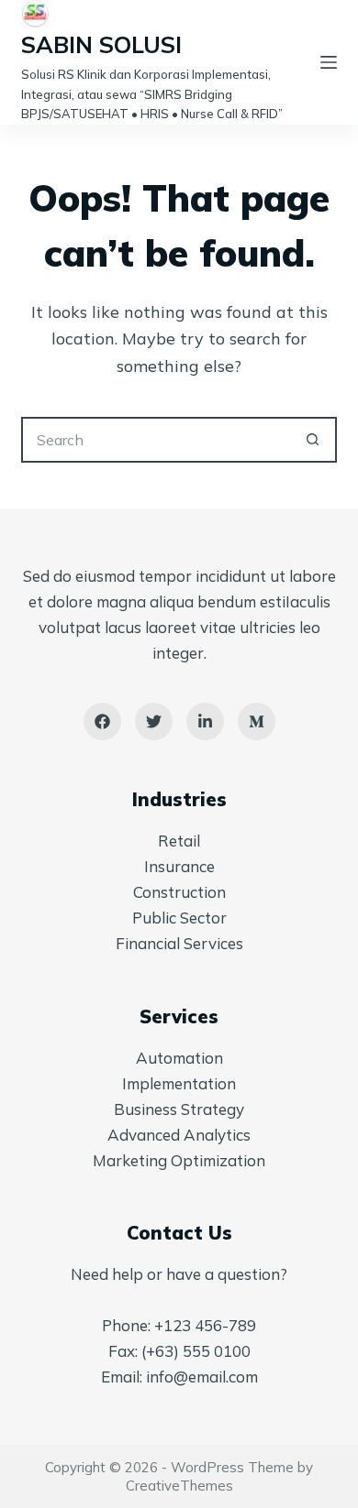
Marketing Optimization (179, 1160)
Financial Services (179, 943)
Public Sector (179, 917)
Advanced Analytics (179, 1134)
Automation (179, 1057)
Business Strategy (179, 1109)
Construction (179, 892)
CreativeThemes (179, 1485)
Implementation (179, 1083)
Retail (179, 840)
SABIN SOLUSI (101, 44)
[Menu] (328, 62)
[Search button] (314, 440)
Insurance (179, 866)
